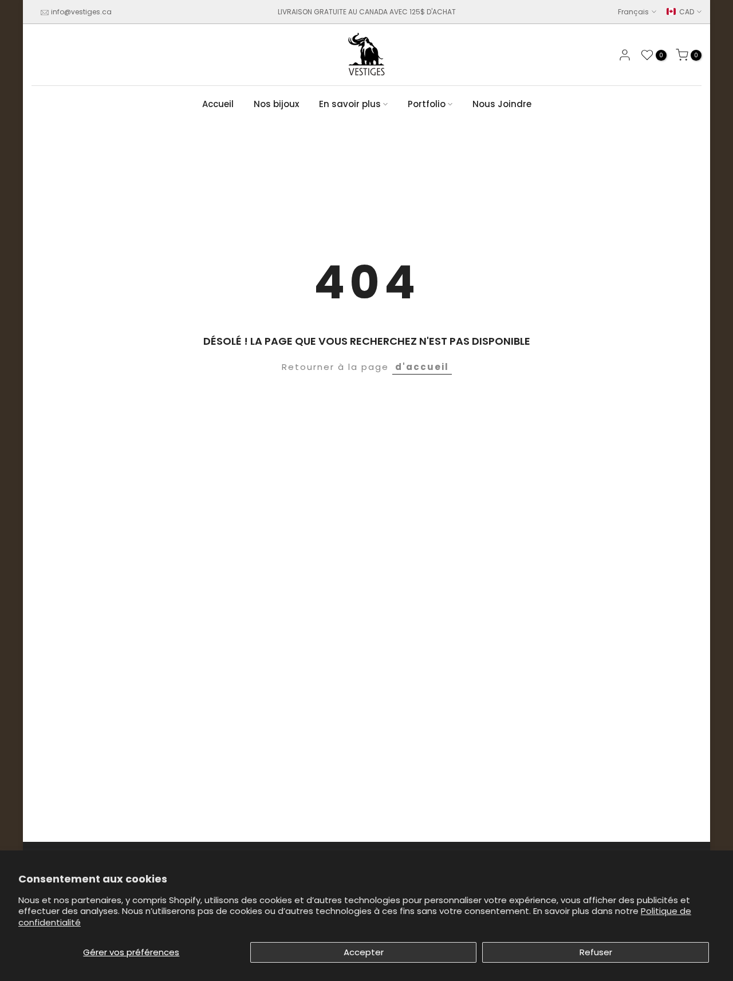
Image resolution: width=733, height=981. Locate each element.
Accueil (218, 104)
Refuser (596, 952)
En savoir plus (350, 104)
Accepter (364, 952)
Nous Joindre (501, 104)
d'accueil (422, 367)
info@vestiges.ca (81, 12)
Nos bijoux (276, 104)
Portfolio (427, 104)
